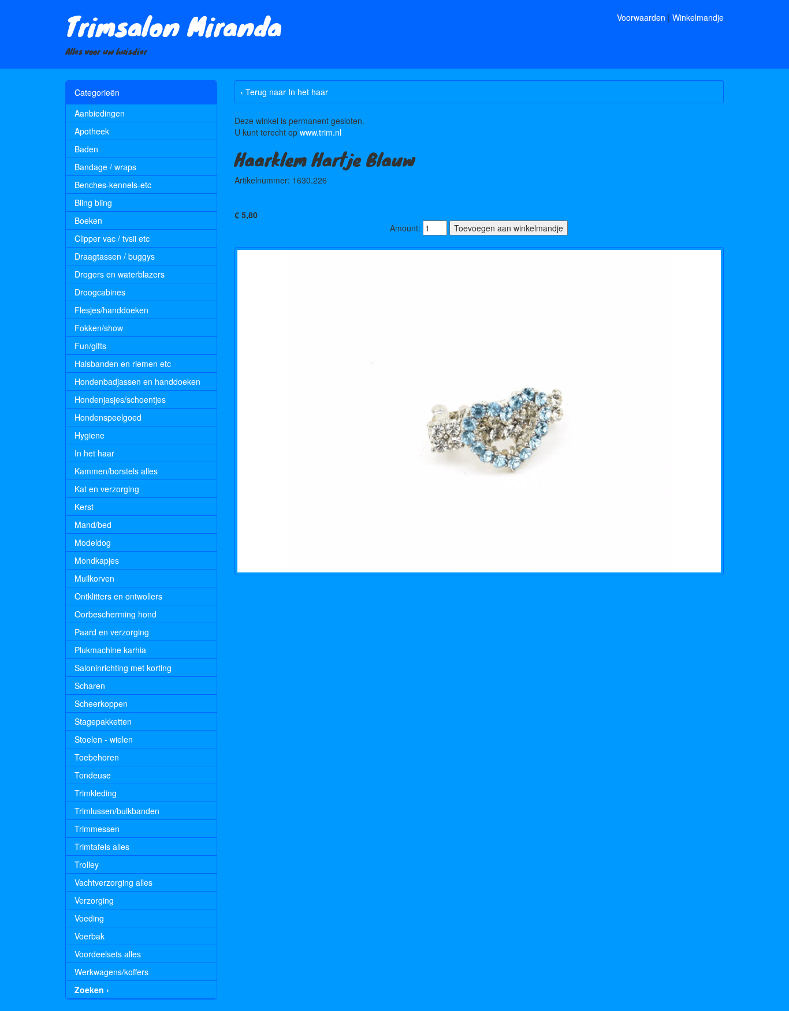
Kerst (84, 506)
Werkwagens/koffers (111, 972)
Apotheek (92, 131)
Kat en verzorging (107, 489)
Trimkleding (96, 793)
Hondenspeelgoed (108, 417)
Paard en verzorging (112, 632)
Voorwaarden (641, 17)
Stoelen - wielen (104, 739)
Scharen (90, 685)
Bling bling (93, 202)
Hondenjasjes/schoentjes (120, 399)
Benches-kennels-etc (113, 184)
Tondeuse (93, 775)
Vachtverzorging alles (113, 882)
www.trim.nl (320, 132)
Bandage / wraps (105, 167)
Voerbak (90, 936)
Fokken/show (99, 328)
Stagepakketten (103, 721)
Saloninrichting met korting (123, 667)
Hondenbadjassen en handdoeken (137, 381)
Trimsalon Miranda (173, 25)
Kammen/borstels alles (116, 471)
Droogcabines (100, 292)
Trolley (87, 864)
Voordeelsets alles (108, 954)
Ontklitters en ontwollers (118, 596)
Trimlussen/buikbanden (117, 811)
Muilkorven (94, 578)
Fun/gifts (90, 345)
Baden (86, 149)
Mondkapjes (97, 560)
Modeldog (93, 542)
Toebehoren (97, 757)
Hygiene (90, 435)
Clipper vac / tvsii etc (112, 238)
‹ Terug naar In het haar (284, 92)
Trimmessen (97, 828)
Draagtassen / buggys (115, 256)
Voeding (89, 918)
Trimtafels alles (102, 846)
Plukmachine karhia (110, 650)
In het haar (94, 453)
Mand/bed (93, 524)
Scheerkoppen (101, 703)
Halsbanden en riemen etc (123, 363)
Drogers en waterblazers (120, 274)
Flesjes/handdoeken (111, 310)
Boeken (88, 220)
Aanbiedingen (100, 113)
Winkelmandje (698, 17)
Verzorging (94, 900)
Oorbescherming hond (116, 614)
